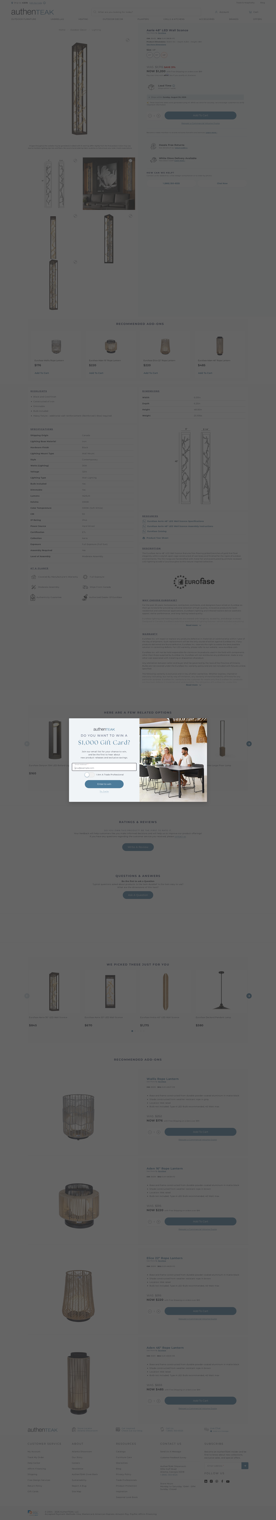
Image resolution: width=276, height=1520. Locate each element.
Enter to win (104, 784)
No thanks (104, 791)
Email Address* (81, 764)
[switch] (90, 774)
